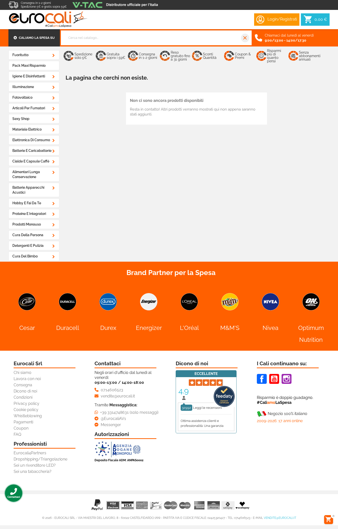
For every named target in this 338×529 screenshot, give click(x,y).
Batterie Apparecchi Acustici (28, 189)
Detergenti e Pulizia (28, 246)
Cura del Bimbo (25, 256)
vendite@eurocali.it (280, 518)
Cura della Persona (27, 235)
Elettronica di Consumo (31, 140)
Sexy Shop (20, 119)
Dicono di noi (25, 391)
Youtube (274, 379)
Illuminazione (23, 87)
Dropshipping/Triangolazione (40, 459)
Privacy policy (26, 403)
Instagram (286, 379)
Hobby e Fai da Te (26, 203)
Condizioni (23, 397)
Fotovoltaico (22, 97)
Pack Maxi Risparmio (29, 66)
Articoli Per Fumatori (28, 108)
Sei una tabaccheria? (32, 471)
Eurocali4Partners (30, 453)
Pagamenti (23, 422)
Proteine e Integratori (29, 214)
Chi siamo (22, 372)
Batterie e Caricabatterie (31, 151)
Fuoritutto (20, 55)
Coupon (21, 428)
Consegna (23, 385)
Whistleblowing (28, 416)
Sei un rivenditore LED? (35, 465)
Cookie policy (26, 409)
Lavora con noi (27, 378)
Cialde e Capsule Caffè (30, 161)
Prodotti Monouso (26, 224)
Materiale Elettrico (27, 129)
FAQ (17, 434)
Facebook (262, 379)
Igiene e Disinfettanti (28, 76)
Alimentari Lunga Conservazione (26, 174)
